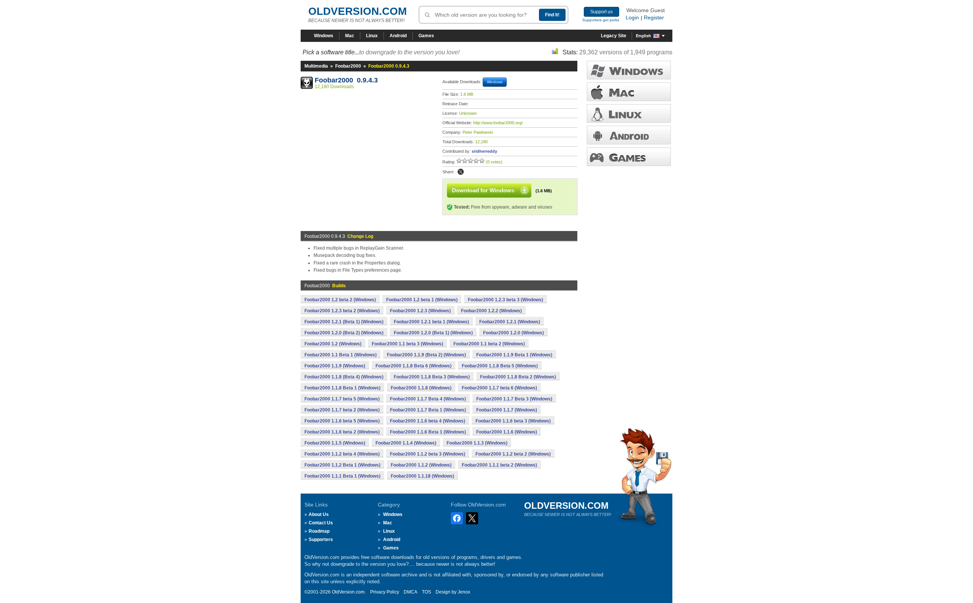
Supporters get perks (600, 20)
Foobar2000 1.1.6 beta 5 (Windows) (342, 421)
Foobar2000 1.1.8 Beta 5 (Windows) (500, 366)
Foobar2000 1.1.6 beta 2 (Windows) (342, 432)
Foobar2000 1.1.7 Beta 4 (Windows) (428, 399)
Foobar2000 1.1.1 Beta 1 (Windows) (342, 476)
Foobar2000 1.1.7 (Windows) (506, 410)
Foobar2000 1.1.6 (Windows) (506, 432)
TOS (426, 592)
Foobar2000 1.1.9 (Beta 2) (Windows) (426, 355)
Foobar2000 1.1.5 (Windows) (334, 443)
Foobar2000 (348, 66)
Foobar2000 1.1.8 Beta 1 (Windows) (342, 388)
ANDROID (629, 135)
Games (426, 35)
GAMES (629, 156)
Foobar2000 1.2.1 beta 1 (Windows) (431, 321)
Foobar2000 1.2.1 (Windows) (509, 321)
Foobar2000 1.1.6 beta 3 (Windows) (513, 421)
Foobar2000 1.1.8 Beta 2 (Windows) (518, 377)
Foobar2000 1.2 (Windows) (332, 344)
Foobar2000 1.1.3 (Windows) (477, 443)
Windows (323, 35)
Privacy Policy (384, 592)
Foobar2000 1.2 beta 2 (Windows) (340, 299)
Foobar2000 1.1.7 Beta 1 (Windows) (428, 410)
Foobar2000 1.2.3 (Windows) (420, 310)
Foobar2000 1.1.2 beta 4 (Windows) (342, 454)
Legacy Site (613, 35)
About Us (319, 514)
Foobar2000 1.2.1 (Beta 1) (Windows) (343, 321)
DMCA (410, 592)
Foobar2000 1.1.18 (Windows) (422, 476)
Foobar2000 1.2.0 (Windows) (513, 333)
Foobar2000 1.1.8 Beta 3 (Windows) (432, 377)
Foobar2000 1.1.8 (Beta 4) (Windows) (343, 377)
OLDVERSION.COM (357, 11)
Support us (601, 11)
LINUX (629, 113)
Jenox (464, 592)
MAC (629, 91)
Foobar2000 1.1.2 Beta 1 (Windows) (342, 465)
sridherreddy (484, 151)
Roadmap (319, 531)
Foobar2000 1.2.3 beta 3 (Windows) (505, 299)
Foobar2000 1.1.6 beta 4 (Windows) (427, 421)
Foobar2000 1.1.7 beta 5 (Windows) (342, 399)
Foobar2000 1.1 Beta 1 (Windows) (340, 355)
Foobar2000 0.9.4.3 (346, 80)
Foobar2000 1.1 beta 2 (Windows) (489, 344)
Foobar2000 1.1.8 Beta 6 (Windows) (414, 366)
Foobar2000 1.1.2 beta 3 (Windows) (427, 454)
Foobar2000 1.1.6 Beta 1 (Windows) (428, 432)
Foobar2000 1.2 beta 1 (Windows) (422, 299)
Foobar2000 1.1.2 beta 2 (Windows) (513, 454)
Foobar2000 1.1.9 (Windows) (334, 366)
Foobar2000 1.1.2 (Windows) (421, 465)
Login (632, 17)
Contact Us (321, 522)
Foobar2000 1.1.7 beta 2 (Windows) (342, 410)
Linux (372, 35)
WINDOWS (629, 70)
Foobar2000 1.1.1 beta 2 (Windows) (499, 465)
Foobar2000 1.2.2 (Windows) (491, 310)
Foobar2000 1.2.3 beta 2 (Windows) (342, 310)
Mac (349, 35)
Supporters (321, 539)
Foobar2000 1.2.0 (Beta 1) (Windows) (433, 333)
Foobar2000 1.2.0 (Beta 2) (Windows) (343, 333)
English (643, 35)
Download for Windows (483, 190)
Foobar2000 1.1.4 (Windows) (406, 443)
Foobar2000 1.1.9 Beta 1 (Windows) (514, 355)
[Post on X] (461, 172)
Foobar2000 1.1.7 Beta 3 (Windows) (514, 399)
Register (654, 17)
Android (398, 35)
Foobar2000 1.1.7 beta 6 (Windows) (499, 388)
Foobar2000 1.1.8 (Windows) (421, 388)
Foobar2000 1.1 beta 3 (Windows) (407, 344)
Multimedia (316, 66)
